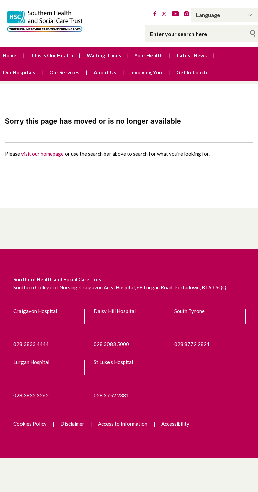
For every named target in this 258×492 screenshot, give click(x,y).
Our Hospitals (19, 72)
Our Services (64, 72)
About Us (105, 72)
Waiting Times (104, 55)
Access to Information (122, 424)
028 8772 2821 (192, 344)
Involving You (146, 72)
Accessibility (175, 424)
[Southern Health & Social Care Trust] (53, 21)
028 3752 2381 (111, 395)
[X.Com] (164, 14)
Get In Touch (191, 72)
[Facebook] (154, 14)
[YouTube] (175, 14)
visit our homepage (42, 154)
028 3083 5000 (111, 344)
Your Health (148, 55)
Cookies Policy (30, 424)
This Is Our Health (52, 55)
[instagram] (186, 14)
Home (9, 55)
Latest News (192, 55)
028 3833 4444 (31, 344)
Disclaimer (72, 424)
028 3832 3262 (31, 395)
